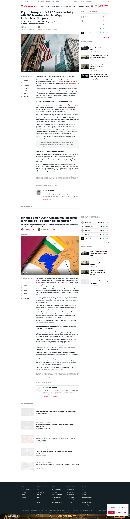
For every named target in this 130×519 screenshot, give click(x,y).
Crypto (23, 494)
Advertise (89, 1)
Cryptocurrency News (49, 185)
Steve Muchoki (30, 229)
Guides (47, 6)
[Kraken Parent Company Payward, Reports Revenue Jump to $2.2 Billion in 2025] (27, 426)
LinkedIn (25, 93)
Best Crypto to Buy (56, 489)
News (42, 6)
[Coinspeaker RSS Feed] (108, 1)
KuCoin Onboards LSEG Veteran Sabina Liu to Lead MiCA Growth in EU (57, 465)
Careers (84, 494)
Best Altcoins (55, 492)
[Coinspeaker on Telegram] (102, 1)
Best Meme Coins (56, 499)
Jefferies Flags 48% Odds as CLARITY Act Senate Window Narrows (97, 66)
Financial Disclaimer (87, 502)
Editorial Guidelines (87, 497)
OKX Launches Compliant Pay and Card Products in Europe (54, 451)
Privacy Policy (85, 505)
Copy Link (26, 96)
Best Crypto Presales (57, 494)
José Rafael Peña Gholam (44, 428)
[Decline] (126, 506)
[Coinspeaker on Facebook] (97, 1)
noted (63, 309)
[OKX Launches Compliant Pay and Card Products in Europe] (27, 452)
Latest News (86, 41)
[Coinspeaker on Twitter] (100, 1)
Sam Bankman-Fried (72, 106)
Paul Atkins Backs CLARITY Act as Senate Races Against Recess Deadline (99, 57)
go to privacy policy (121, 512)
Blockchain (24, 497)
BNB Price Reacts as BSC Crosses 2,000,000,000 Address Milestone (56, 411)
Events (38, 497)
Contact (82, 1)
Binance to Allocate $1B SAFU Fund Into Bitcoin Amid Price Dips (55, 438)
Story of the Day (26, 489)
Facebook (26, 80)
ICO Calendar (64, 6)
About (75, 1)
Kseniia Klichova (50, 27)
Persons (39, 494)
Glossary (39, 502)
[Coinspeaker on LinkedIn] (105, 1)
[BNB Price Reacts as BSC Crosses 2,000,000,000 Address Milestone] (27, 412)
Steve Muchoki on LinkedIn (50, 396)
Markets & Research (83, 6)
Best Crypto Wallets (57, 502)
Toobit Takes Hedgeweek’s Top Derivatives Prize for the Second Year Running (99, 76)
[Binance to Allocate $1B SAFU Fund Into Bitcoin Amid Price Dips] (27, 439)
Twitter (25, 83)
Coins (38, 489)
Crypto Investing (54, 6)
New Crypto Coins (56, 497)
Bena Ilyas (29, 27)
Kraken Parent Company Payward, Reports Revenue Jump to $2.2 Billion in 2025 (56, 425)
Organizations (40, 492)
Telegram (26, 88)
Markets (24, 492)
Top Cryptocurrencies (90, 11)
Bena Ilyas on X (47, 199)
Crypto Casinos (73, 6)
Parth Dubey (41, 453)
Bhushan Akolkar (42, 440)
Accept (111, 512)
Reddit (25, 91)
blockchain (74, 83)
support (60, 81)
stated (71, 299)
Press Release (25, 499)
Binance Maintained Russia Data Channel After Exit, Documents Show (98, 47)
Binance (40, 282)
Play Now (119, 516)
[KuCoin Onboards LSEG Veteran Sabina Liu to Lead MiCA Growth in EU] (27, 466)
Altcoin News (39, 185)
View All (105, 37)
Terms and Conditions (87, 499)
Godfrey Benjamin (42, 413)
